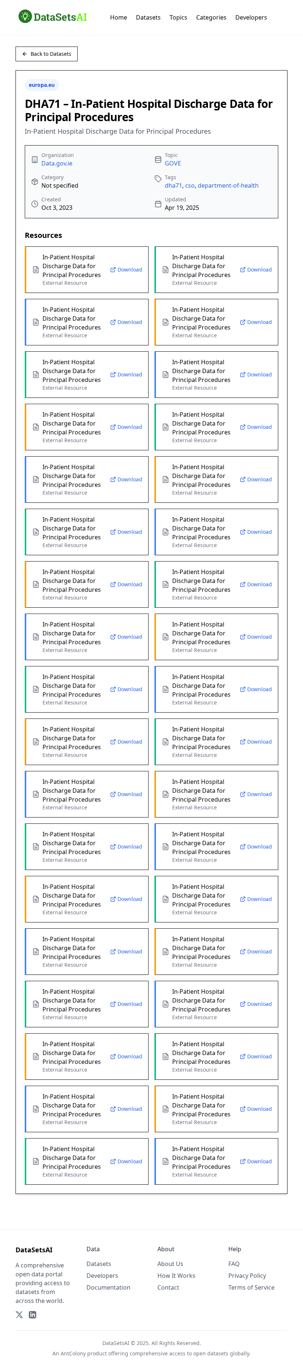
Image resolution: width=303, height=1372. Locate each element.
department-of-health (228, 185)
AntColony (73, 1353)
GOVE (173, 163)
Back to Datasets (51, 53)
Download (130, 269)
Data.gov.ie (56, 163)
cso (190, 185)
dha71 (173, 185)
